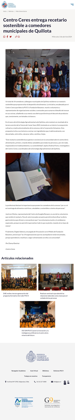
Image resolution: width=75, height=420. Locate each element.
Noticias (11, 11)
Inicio (4, 11)
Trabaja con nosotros (30, 376)
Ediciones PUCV (59, 371)
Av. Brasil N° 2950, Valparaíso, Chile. (18, 381)
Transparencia (46, 376)
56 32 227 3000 (41, 381)
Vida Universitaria (21, 11)
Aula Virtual (34, 371)
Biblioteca (46, 371)
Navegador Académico (19, 371)
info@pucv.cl (57, 381)
